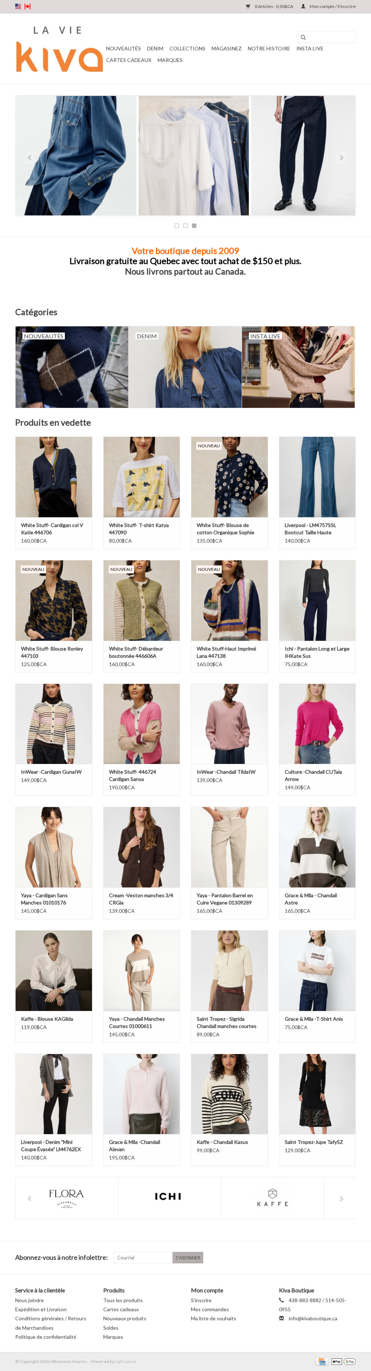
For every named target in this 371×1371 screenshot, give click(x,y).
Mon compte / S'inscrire (332, 6)
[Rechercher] (303, 37)
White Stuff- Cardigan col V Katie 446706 (52, 528)
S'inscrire (201, 1300)
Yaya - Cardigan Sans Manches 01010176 (44, 899)
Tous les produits (123, 1300)
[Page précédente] (29, 158)
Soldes (110, 1328)
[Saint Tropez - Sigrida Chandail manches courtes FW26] (229, 970)
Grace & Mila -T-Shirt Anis (314, 1019)
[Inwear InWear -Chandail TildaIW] (229, 724)
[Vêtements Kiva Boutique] (59, 48)
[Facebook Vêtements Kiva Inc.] (337, 1257)
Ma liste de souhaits (213, 1318)
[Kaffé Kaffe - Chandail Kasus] (229, 1094)
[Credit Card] (321, 1361)
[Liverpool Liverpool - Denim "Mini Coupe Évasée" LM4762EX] (53, 1094)
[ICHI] (169, 1198)
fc (27, 6)
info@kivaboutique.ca (313, 1318)
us (18, 6)
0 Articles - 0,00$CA (274, 6)
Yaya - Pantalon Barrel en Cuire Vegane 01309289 (225, 899)
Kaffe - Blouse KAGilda (47, 1019)
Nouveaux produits (124, 1318)
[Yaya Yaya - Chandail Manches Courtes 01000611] (141, 970)
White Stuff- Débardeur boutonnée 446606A (136, 652)
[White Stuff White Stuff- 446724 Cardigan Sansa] (141, 724)
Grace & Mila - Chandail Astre (311, 899)
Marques (170, 60)
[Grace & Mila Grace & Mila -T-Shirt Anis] (317, 970)
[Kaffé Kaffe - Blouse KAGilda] (53, 970)
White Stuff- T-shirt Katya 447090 (139, 528)
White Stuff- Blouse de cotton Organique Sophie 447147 (225, 529)
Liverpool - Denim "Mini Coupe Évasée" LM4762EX (51, 1145)
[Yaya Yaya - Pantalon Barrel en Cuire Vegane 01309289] (229, 847)
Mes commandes (210, 1309)
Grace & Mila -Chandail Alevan (134, 1145)
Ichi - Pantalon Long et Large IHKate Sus (317, 652)
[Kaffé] (272, 1198)
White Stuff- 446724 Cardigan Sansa (132, 775)
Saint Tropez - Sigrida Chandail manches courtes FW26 (227, 1023)
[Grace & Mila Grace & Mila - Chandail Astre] (317, 847)
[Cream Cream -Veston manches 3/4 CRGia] (141, 847)
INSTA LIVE (310, 48)
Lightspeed (125, 1361)
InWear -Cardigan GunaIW (51, 772)
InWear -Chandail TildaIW (226, 772)
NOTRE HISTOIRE (269, 48)
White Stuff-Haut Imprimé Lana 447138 (226, 652)
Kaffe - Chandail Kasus (222, 1142)
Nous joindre (29, 1300)
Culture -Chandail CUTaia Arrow (313, 775)
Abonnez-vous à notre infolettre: (61, 1257)
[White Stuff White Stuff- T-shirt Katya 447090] (141, 476)
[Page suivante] (341, 158)
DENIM (155, 48)
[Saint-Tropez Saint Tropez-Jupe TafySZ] (317, 1094)
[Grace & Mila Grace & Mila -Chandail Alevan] (141, 1094)
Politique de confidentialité (45, 1337)
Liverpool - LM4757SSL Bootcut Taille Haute (310, 528)
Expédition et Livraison (41, 1309)
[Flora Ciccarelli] (67, 1198)
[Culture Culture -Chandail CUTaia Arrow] (317, 724)
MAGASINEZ (227, 48)
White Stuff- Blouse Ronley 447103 (52, 652)
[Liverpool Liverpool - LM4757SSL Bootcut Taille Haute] (317, 476)
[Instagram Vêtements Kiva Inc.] (350, 1257)
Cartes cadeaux (128, 60)
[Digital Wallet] (342, 1361)
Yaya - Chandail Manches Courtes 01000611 (137, 1022)
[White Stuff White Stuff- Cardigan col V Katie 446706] (53, 476)
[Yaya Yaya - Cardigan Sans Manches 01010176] (53, 847)
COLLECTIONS (187, 48)
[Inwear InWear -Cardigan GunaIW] (53, 724)
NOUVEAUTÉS (123, 48)
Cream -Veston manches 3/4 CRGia (141, 899)
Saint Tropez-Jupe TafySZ (314, 1142)
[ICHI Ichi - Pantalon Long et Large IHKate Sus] (317, 600)
